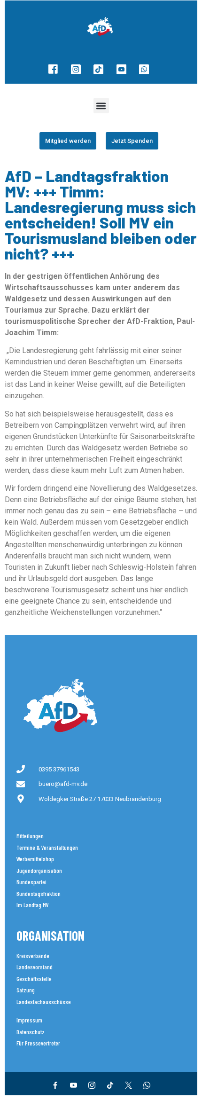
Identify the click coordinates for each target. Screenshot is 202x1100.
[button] (101, 105)
